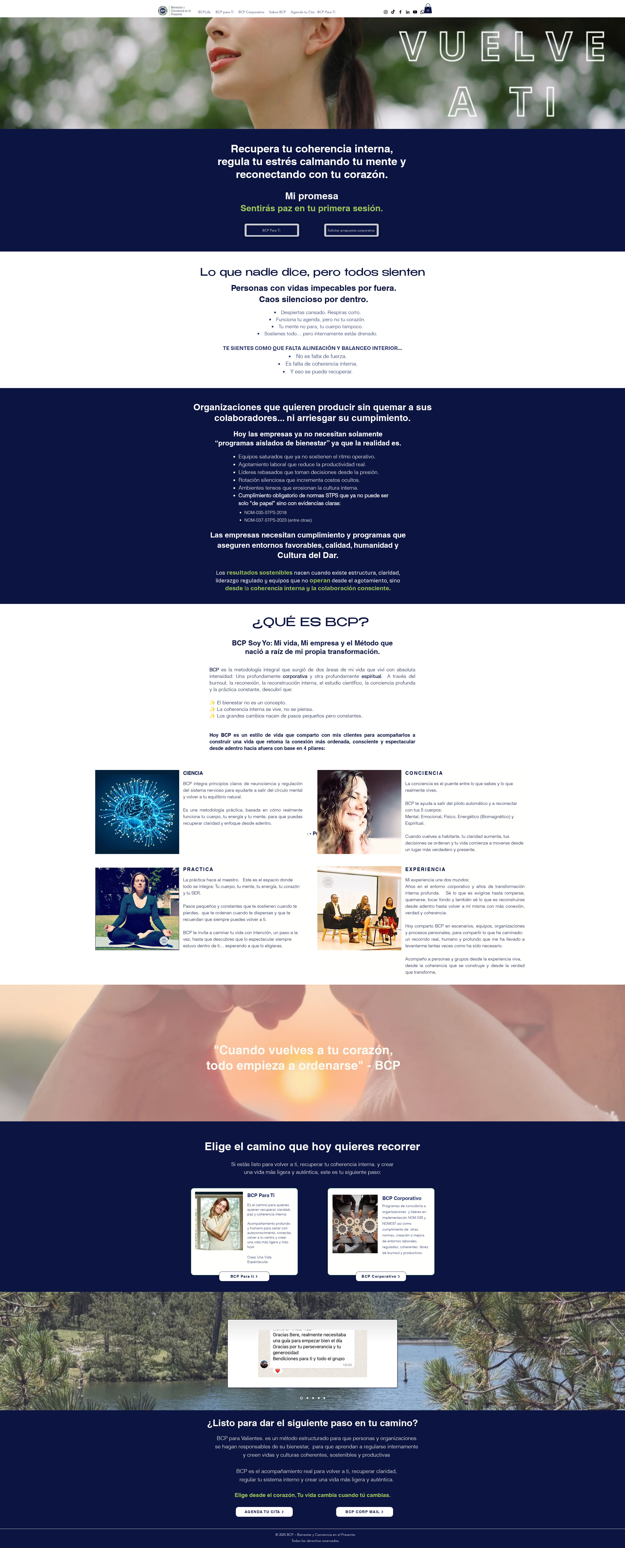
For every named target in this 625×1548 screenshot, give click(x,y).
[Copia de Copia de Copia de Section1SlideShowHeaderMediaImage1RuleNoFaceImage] (319, 1398)
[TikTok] (393, 12)
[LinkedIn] (407, 12)
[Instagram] (385, 12)
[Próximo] (605, 1351)
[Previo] (19, 1351)
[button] (428, 8)
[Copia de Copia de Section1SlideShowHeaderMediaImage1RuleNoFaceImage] (312, 1398)
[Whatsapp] (422, 12)
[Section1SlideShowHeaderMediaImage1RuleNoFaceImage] (301, 1398)
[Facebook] (400, 12)
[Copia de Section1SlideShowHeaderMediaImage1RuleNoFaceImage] (306, 1398)
